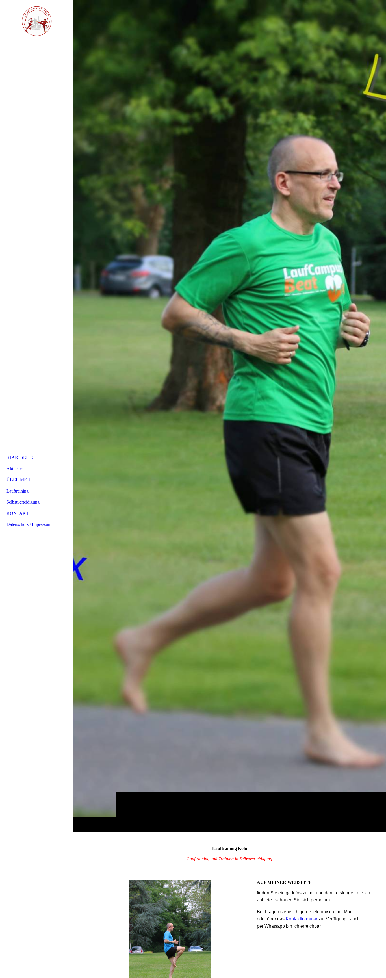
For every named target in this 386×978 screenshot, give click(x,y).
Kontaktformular (301, 918)
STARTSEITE (19, 457)
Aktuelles (14, 468)
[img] (229, 415)
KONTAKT (17, 513)
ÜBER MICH (19, 479)
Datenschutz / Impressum (28, 524)
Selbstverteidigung (23, 502)
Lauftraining (17, 491)
